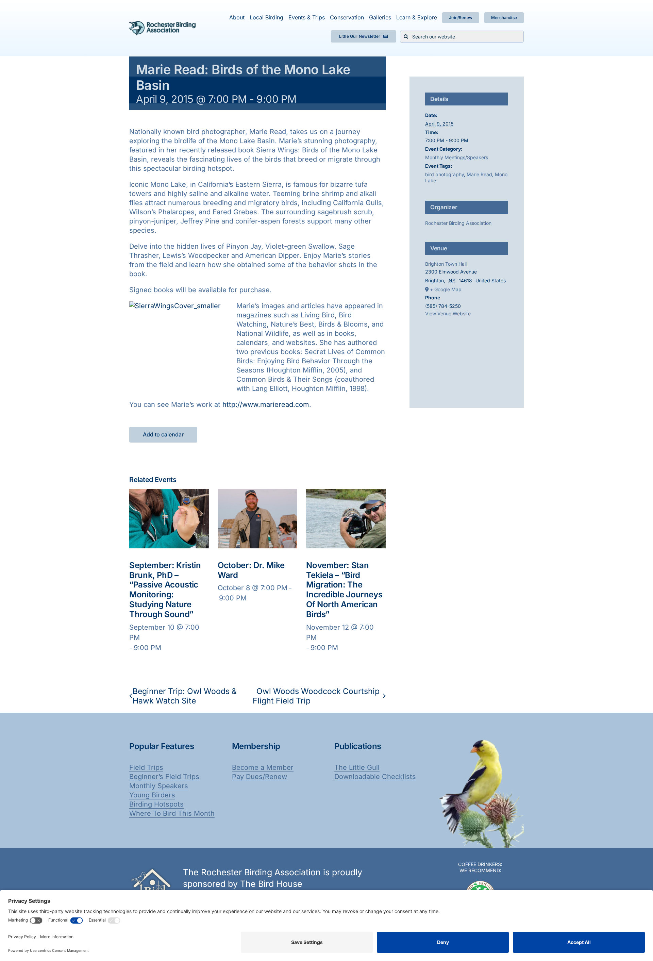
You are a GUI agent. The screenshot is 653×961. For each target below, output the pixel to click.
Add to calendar (163, 434)
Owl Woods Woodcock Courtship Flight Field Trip (316, 696)
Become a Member (263, 767)
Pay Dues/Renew (259, 777)
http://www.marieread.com (265, 404)
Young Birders (152, 795)
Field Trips (146, 767)
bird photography (444, 174)
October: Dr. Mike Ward (251, 570)
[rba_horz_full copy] (162, 24)
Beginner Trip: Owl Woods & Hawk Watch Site (185, 696)
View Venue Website (448, 313)
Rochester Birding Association (458, 223)
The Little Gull (357, 767)
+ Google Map (446, 289)
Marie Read (479, 174)
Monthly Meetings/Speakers (456, 157)
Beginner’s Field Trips (164, 777)
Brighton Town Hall (446, 264)
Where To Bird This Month (172, 813)
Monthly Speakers (158, 786)
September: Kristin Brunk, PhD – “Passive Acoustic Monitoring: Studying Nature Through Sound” (165, 589)
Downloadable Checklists (375, 777)
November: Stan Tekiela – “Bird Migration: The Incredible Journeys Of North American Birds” (344, 589)
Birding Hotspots (156, 804)
